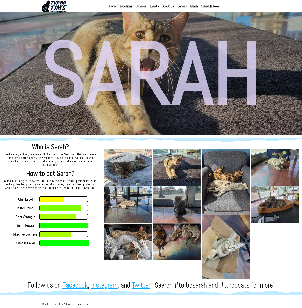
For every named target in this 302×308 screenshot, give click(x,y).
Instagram (104, 285)
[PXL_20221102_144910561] (177, 242)
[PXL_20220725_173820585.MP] (128, 204)
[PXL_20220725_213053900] (226, 181)
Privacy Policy (82, 304)
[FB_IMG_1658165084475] (128, 242)
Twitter (141, 285)
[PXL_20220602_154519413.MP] (128, 167)
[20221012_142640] (226, 247)
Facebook (75, 285)
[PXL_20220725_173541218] (275, 167)
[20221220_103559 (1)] (177, 167)
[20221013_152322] (275, 204)
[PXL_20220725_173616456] (177, 204)
